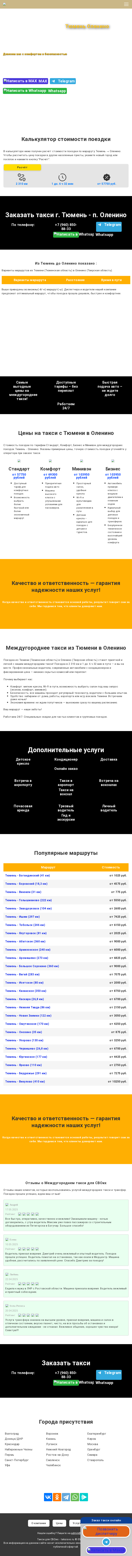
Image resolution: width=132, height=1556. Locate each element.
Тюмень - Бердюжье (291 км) (26, 1073)
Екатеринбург (96, 1433)
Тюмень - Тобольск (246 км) (25, 925)
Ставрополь (95, 1460)
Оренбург (93, 1449)
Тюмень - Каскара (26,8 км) (24, 999)
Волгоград (12, 1433)
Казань (51, 1438)
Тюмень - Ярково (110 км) (23, 1065)
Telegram (66, 81)
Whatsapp (57, 91)
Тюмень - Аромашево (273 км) (26, 958)
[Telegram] (66, 1497)
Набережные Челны (18, 1449)
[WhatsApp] (75, 1497)
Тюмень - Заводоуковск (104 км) (28, 908)
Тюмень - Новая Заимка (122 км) (28, 1015)
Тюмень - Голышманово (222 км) (28, 900)
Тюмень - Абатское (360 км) (25, 941)
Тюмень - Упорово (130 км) (24, 1040)
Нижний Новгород (58, 1449)
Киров (91, 1438)
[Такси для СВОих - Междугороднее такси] (19, 4)
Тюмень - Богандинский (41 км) (27, 875)
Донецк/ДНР (14, 1438)
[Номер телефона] (106, 1531)
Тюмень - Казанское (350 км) (25, 991)
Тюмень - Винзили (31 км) (23, 892)
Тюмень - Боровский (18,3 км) (26, 883)
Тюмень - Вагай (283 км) (22, 974)
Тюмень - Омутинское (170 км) (27, 1023)
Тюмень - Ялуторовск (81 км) (26, 933)
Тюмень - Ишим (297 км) (22, 916)
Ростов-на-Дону (57, 1454)
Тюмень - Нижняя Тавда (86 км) (27, 1007)
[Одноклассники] (57, 1497)
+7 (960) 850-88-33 (22, 67)
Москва (92, 1444)
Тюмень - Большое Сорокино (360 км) (32, 966)
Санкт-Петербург (17, 1460)
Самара (92, 1454)
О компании (38, 1523)
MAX (43, 81)
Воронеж (52, 1433)
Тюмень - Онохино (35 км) (23, 1032)
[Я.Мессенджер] (84, 1497)
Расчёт (22, 167)
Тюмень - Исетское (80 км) (24, 982)
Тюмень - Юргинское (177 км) (26, 1056)
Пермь (9, 1454)
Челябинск (53, 1465)
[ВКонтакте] (48, 1497)
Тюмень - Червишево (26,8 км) (26, 1048)
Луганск (51, 1444)
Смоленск (53, 1460)
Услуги (77, 1523)
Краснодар (12, 1444)
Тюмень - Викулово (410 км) (25, 1081)
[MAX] (106, 1550)
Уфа (7, 1465)
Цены (59, 1523)
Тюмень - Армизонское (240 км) (28, 949)
